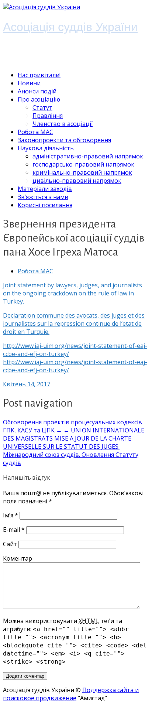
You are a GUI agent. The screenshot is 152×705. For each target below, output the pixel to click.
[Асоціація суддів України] (41, 7)
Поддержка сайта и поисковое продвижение (71, 694)
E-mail (14, 530)
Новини (29, 83)
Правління (47, 116)
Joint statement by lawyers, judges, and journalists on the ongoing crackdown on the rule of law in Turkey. (72, 293)
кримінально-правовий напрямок (82, 172)
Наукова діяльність (46, 148)
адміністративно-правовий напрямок (87, 156)
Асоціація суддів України (70, 26)
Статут (42, 107)
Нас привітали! (39, 75)
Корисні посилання (45, 205)
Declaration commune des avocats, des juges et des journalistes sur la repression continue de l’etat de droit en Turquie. (74, 323)
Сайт (10, 544)
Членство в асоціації (62, 124)
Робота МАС (35, 132)
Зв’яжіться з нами (43, 197)
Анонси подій (37, 91)
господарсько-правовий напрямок (83, 164)
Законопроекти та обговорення (64, 140)
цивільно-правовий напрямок (76, 181)
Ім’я (10, 515)
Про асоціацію (39, 99)
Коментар (17, 558)
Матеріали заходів (45, 189)
